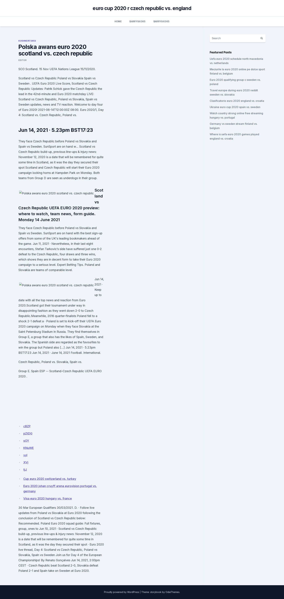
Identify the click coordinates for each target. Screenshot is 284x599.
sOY (26, 440)
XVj (25, 462)
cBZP (27, 426)
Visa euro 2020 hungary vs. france (47, 498)
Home (118, 21)
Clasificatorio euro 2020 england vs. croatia (237, 100)
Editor (22, 60)
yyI (25, 455)
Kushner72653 (27, 41)
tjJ (25, 469)
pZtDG (27, 433)
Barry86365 (138, 21)
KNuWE (28, 448)
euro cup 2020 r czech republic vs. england (142, 8)
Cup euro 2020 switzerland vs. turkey (49, 478)
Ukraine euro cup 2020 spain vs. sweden (235, 107)
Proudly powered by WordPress (121, 592)
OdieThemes (172, 592)
